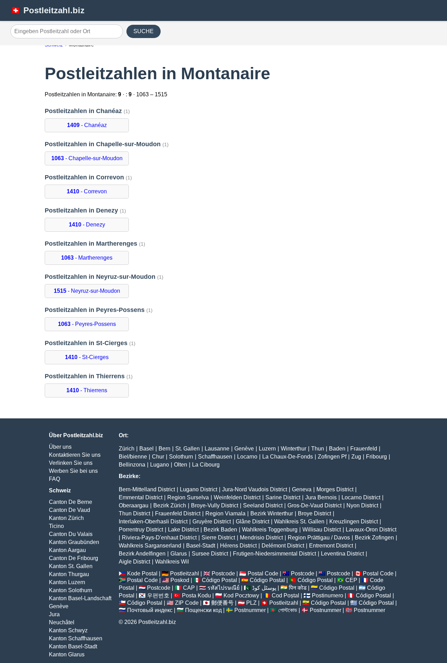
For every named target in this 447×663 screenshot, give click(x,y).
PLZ (251, 603)
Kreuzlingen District (353, 521)
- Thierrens (86, 390)
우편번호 (158, 595)
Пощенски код (203, 610)
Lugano (159, 465)
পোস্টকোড (287, 610)
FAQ (54, 479)
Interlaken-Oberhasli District (153, 521)
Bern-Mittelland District (147, 489)
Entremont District (331, 546)
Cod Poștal (285, 595)
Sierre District (218, 538)
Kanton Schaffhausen (75, 638)
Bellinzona (132, 465)
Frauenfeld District (177, 513)
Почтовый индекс (150, 610)
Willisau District (321, 529)
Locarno (247, 457)
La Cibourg (206, 465)
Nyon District (362, 505)
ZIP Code (187, 603)
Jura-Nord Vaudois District (254, 489)
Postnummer (250, 610)
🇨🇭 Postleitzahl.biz (47, 10)
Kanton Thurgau (69, 574)
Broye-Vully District (214, 505)
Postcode (223, 573)
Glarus (178, 554)
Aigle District (134, 562)
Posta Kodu (196, 595)
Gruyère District (211, 521)
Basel (146, 449)
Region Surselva (188, 497)
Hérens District (238, 546)
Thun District (134, 513)
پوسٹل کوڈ (264, 588)
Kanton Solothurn (70, 590)
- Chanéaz (87, 125)
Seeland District (263, 505)
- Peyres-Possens (87, 324)
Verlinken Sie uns (71, 463)
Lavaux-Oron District (371, 529)
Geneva (302, 489)
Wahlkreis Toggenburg (270, 529)
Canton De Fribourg (73, 558)
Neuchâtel (61, 622)
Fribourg (376, 457)
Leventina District (342, 554)
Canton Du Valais (71, 534)
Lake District (183, 529)
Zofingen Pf (332, 457)
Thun (317, 449)
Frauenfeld (363, 449)
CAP (189, 588)
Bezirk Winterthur (271, 513)
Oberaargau (133, 505)
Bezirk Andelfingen (142, 554)
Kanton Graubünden (74, 542)
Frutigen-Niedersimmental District (274, 554)
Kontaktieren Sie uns (75, 455)
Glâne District (252, 521)
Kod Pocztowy (241, 595)
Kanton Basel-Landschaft (80, 598)
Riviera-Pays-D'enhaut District (159, 538)
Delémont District (283, 546)
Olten (180, 465)
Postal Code (263, 573)
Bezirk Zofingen (374, 538)
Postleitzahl (184, 573)
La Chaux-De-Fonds (287, 457)
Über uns (60, 447)
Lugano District (198, 489)
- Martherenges (86, 258)
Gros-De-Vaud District (314, 505)
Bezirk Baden (220, 529)
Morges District (334, 489)
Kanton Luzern (67, 582)
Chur (158, 457)
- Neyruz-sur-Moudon (87, 291)
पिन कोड (298, 588)
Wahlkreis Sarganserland (150, 546)
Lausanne (217, 449)
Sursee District (210, 554)
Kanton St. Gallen (71, 566)
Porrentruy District (141, 529)
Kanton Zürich (66, 518)
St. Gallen (187, 449)
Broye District (314, 513)
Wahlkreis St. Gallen (299, 521)
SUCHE (143, 31)
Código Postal (219, 580)
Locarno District (361, 497)
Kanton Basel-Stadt (73, 646)
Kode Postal (142, 573)
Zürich (126, 449)
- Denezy (87, 225)
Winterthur (293, 449)
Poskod (179, 580)
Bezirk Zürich (169, 505)
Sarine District (282, 497)
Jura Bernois (321, 497)
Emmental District (140, 497)
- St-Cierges (87, 357)
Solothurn (181, 457)
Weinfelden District (237, 497)
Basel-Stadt (200, 546)
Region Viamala (225, 513)
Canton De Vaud (69, 510)
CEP (351, 580)
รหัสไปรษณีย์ (223, 588)
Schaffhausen (215, 457)
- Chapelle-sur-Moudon (87, 158)
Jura (54, 614)
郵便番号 (222, 603)
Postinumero (327, 595)
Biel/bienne (133, 457)
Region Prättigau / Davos (319, 538)
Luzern (267, 449)
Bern (164, 449)
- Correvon (87, 191)
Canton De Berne (70, 502)
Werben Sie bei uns (73, 471)
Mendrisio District (261, 538)
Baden (337, 449)
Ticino (56, 526)
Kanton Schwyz (68, 630)
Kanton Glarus (67, 654)
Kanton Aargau (67, 550)
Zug (356, 457)
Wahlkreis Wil (172, 562)
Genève (58, 606)
